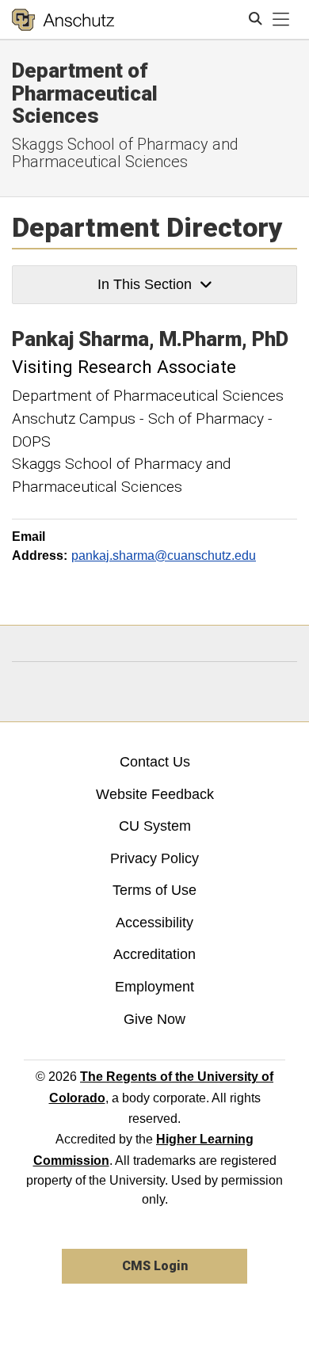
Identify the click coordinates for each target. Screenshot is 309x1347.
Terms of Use (154, 890)
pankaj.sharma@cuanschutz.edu (163, 555)
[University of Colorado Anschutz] (63, 20)
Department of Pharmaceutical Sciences (85, 93)
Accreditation (154, 954)
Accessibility (154, 922)
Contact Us (155, 762)
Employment (154, 987)
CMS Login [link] (155, 1265)
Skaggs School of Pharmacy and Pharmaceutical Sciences (125, 153)
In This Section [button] (144, 284)
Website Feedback (155, 794)
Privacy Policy (154, 858)
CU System (155, 826)
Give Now (154, 1019)
